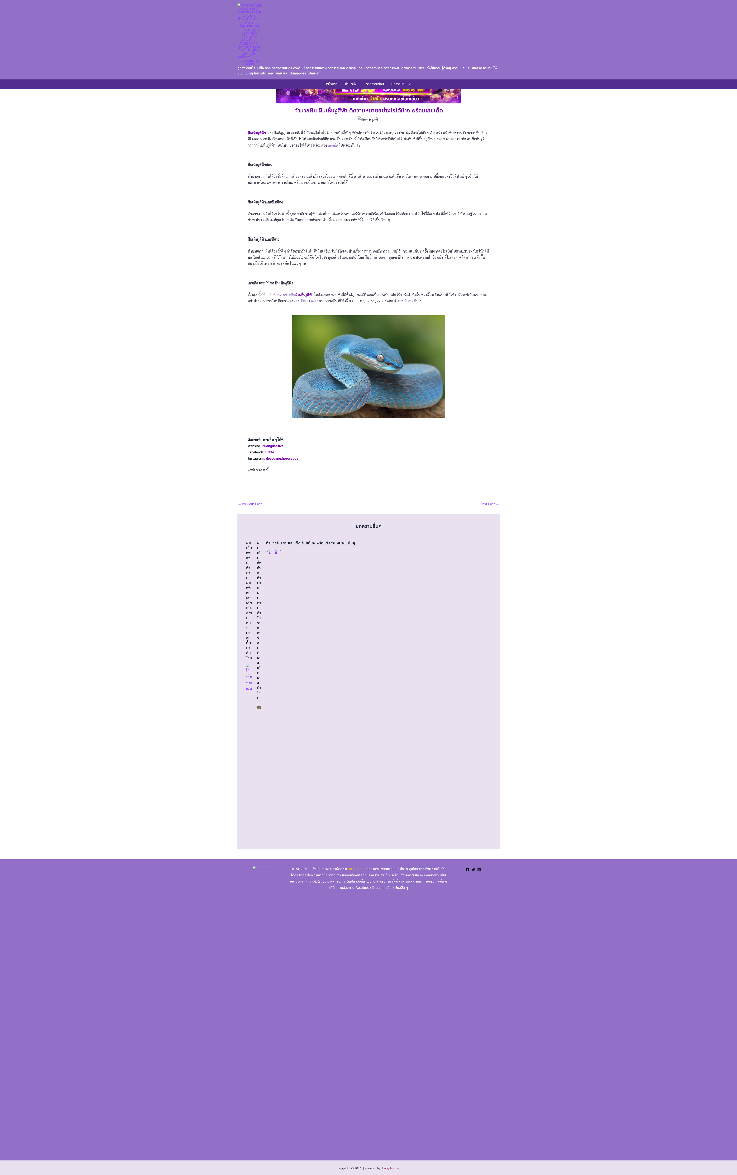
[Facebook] (467, 869)
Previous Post (250, 503)
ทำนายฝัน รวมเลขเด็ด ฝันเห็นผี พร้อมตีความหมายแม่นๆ (310, 543)
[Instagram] (479, 869)
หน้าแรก (332, 84)
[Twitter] (473, 869)
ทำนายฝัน (352, 84)
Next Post (489, 503)
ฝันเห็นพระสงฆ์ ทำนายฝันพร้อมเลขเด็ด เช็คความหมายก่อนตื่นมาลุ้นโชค (249, 600)
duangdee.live (390, 1168)
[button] (409, 84)
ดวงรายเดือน (375, 84)
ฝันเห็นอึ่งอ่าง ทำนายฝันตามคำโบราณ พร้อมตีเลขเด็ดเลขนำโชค (259, 620)
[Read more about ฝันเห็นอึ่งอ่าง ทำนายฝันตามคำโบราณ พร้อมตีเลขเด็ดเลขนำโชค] (259, 707)
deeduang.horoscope (282, 458)
